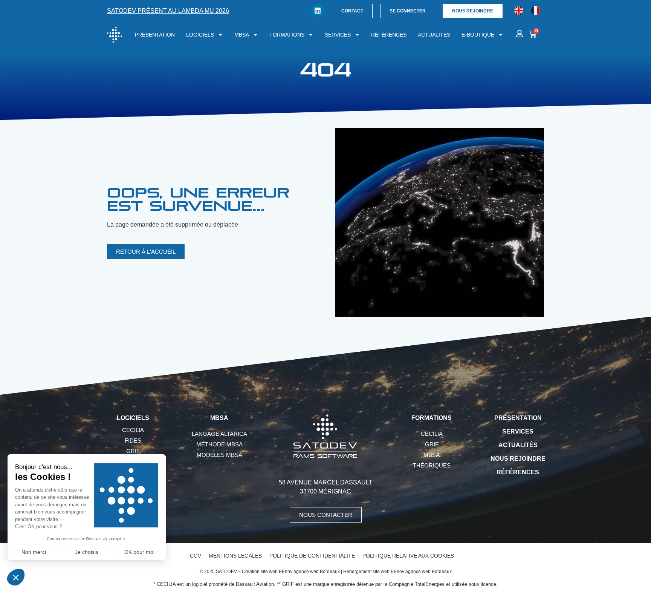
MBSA (241, 35)
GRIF (133, 451)
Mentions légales (235, 556)
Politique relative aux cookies (408, 556)
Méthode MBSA (219, 444)
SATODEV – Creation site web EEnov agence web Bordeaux (278, 571)
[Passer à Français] (535, 10)
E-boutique (478, 35)
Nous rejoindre (518, 458)
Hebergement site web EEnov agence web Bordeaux (397, 571)
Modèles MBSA (219, 455)
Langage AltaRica (219, 434)
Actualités (434, 35)
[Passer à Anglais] (518, 10)
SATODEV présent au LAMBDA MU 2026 (168, 11)
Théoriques (432, 465)
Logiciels (200, 35)
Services (338, 35)
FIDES (133, 440)
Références (388, 35)
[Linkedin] (317, 10)
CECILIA (133, 430)
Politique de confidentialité (312, 556)
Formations (286, 35)
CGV (195, 556)
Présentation (155, 35)
